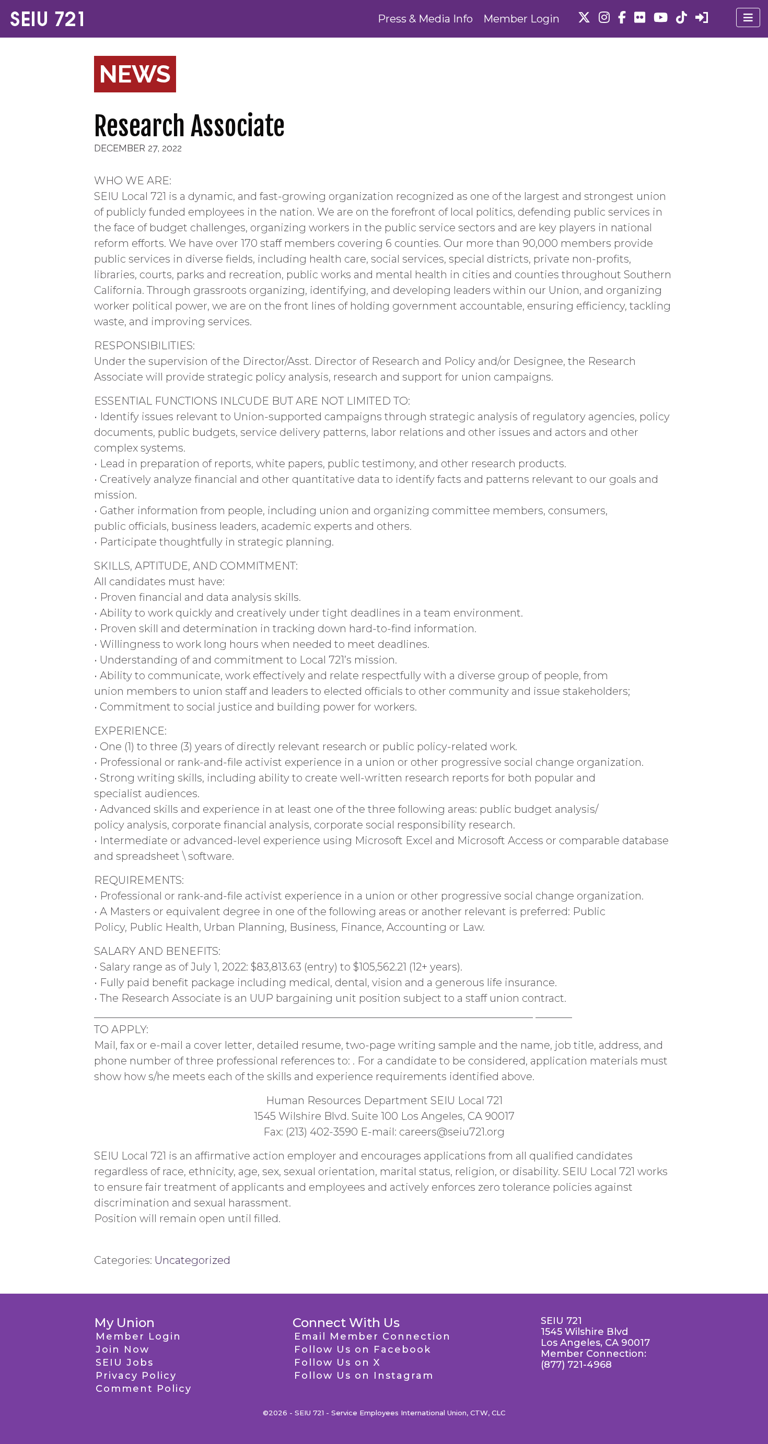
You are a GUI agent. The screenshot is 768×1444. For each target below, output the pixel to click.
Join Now (122, 1349)
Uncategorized (192, 1260)
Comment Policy (144, 1388)
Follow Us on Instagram (364, 1375)
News (135, 74)
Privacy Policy (136, 1375)
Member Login (521, 19)
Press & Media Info (425, 19)
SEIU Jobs (125, 1362)
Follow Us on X (337, 1362)
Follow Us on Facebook (362, 1349)
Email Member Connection (372, 1336)
